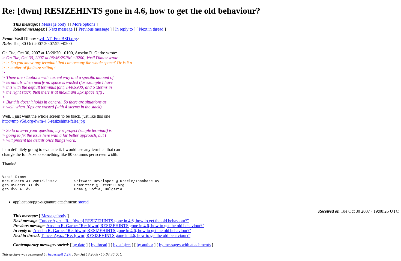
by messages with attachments (185, 244)
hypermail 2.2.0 (59, 254)
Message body (53, 24)
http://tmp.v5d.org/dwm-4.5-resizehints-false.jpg (43, 121)
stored (83, 202)
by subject (122, 244)
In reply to (124, 29)
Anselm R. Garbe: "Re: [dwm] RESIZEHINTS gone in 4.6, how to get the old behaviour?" (125, 225)
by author (145, 244)
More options (83, 24)
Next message (61, 29)
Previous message (94, 29)
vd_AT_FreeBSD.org (58, 38)
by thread (99, 244)
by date (79, 244)
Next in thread (151, 29)
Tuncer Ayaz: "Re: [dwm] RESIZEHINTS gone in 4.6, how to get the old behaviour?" (114, 220)
